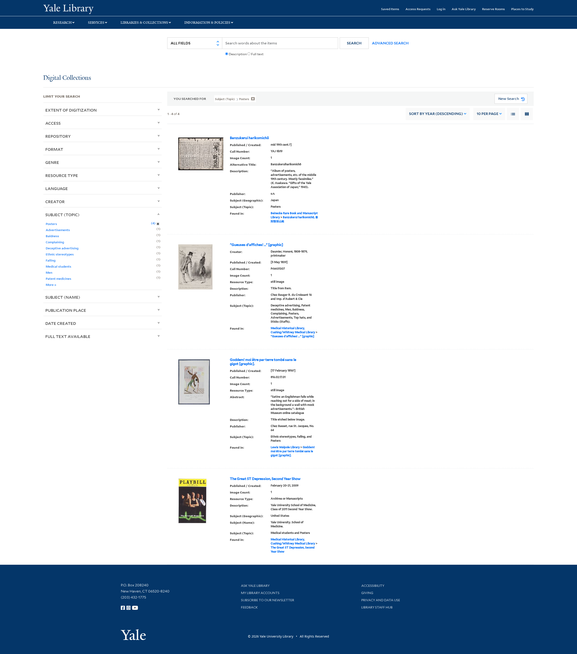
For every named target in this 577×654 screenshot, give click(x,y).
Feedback (249, 607)
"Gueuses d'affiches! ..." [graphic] (256, 245)
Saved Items (390, 9)
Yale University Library (80, 8)
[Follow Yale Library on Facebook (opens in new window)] (123, 608)
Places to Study (522, 9)
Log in (441, 9)
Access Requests (417, 9)
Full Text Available (67, 336)
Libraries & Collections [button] (144, 22)
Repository (58, 136)
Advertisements (58, 230)
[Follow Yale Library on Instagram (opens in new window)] (128, 608)
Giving (367, 593)
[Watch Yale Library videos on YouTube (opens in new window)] (135, 608)
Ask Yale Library (464, 9)
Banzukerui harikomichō (249, 138)
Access (53, 123)
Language (56, 188)
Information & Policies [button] (207, 22)
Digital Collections (67, 78)
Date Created (60, 323)
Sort (436, 114)
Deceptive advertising (62, 248)
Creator (55, 201)
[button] (354, 43)
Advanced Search (390, 43)
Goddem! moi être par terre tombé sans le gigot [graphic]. (263, 362)
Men (49, 272)
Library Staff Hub (377, 607)
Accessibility (372, 585)
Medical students (58, 266)
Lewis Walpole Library (285, 447)
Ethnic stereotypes (60, 254)
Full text (257, 54)
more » (51, 284)
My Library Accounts (260, 593)
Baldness (52, 236)
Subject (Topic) (62, 214)
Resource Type (61, 175)
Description (238, 54)
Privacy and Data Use (380, 600)
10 (487, 114)
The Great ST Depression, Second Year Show (265, 479)
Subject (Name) (62, 297)
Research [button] (62, 22)
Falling (50, 260)
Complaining (55, 242)
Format (54, 149)
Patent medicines (58, 278)
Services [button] (96, 22)
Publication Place (65, 310)
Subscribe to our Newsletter (267, 600)
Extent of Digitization (71, 110)
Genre (52, 162)
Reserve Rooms (493, 9)
